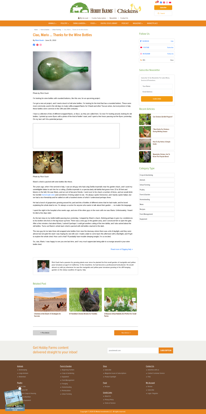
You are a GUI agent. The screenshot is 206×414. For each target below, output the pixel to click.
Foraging (65, 384)
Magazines (137, 23)
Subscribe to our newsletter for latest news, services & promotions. (155, 79)
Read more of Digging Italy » (122, 249)
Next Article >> (126, 333)
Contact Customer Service (156, 373)
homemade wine (48, 195)
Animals (51, 23)
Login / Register (153, 393)
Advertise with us (153, 370)
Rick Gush (39, 40)
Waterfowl (22, 377)
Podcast (125, 23)
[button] (134, 299)
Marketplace (152, 23)
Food (92, 23)
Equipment (65, 377)
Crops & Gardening (68, 373)
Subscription (165, 350)
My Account (84, 18)
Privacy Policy (109, 400)
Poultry (64, 23)
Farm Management (68, 380)
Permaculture (66, 390)
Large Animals (23, 373)
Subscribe (163, 7)
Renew (150, 386)
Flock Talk (22, 386)
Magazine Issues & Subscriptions (115, 373)
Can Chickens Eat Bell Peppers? (162, 117)
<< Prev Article (44, 333)
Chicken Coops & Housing (27, 393)
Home (36, 30)
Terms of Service (110, 403)
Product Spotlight (110, 377)
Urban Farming (56, 30)
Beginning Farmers (68, 370)
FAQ (149, 377)
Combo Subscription (99, 18)
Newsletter (113, 18)
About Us (108, 396)
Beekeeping (23, 370)
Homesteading (67, 387)
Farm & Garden (79, 23)
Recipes (107, 386)
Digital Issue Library (109, 23)
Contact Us (124, 18)
